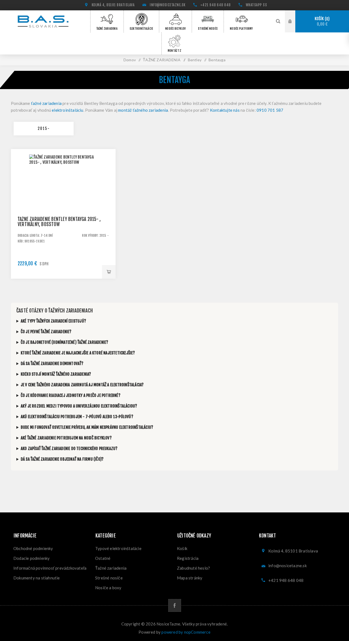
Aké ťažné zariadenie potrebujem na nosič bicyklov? (66, 438)
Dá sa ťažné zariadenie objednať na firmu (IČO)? (62, 459)
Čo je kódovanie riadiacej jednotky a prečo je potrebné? (71, 395)
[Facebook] (174, 605)
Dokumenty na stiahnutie (36, 577)
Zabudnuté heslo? (193, 568)
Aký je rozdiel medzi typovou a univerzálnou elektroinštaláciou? (79, 406)
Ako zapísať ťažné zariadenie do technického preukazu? (69, 448)
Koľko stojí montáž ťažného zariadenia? (56, 374)
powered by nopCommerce (185, 632)
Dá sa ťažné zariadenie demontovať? (52, 363)
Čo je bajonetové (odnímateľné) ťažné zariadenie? (65, 342)
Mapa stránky (189, 577)
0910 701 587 (270, 110)
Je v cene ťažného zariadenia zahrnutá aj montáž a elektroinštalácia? (82, 384)
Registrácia (187, 558)
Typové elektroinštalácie (118, 548)
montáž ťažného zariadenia (143, 110)
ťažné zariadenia (46, 103)
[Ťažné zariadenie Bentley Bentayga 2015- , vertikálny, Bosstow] (63, 201)
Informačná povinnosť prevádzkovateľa (49, 568)
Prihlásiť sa (294, 21)
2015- (44, 128)
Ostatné (102, 558)
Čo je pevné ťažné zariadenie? (46, 331)
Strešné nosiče (109, 577)
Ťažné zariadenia (111, 568)
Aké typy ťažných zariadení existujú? (53, 321)
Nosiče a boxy (108, 587)
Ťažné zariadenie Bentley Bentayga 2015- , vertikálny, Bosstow (59, 222)
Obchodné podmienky (33, 548)
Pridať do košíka (109, 272)
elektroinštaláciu (67, 110)
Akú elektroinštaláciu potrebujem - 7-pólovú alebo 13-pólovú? (77, 416)
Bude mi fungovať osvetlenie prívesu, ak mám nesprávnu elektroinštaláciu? (87, 427)
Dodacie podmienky (31, 558)
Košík (321, 21)
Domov (130, 59)
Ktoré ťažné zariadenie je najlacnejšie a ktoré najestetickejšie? (78, 353)
